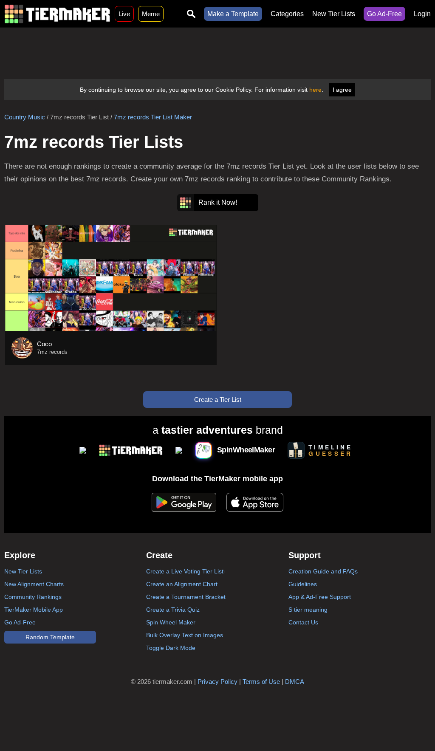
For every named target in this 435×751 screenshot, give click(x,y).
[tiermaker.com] (57, 13)
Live (124, 13)
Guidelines (302, 584)
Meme (151, 13)
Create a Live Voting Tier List (184, 571)
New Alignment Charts (34, 584)
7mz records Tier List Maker (153, 117)
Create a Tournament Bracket (186, 596)
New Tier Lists (333, 13)
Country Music (24, 117)
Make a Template (233, 13)
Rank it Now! (217, 202)
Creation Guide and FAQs (323, 571)
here (315, 89)
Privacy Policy (217, 681)
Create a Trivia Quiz (173, 609)
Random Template (50, 637)
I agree (342, 89)
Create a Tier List (217, 399)
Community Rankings (33, 596)
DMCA (294, 681)
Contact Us (303, 622)
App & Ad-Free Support (319, 596)
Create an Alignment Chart (182, 584)
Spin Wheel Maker (170, 622)
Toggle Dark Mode (170, 647)
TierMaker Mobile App (33, 609)
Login (422, 13)
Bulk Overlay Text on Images (184, 635)
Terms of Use (261, 681)
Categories (287, 13)
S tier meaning (308, 609)
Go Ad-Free (384, 13)
